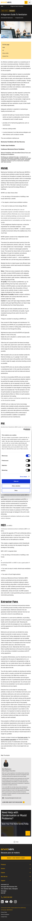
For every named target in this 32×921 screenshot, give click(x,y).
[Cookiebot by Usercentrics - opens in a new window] (23, 430)
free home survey (23, 737)
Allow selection (16, 486)
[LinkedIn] (2, 901)
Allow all (16, 481)
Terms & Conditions (5, 914)
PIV (3, 50)
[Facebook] (11, 901)
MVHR (3, 47)
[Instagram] (15, 901)
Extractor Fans (5, 56)
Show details (23, 476)
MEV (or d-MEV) (5, 53)
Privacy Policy (4, 912)
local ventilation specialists (8, 739)
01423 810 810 (7, 897)
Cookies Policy (4, 916)
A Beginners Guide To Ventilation (16, 6)
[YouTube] (6, 901)
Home (2, 6)
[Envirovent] (6, 2)
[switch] (28, 460)
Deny (16, 490)
